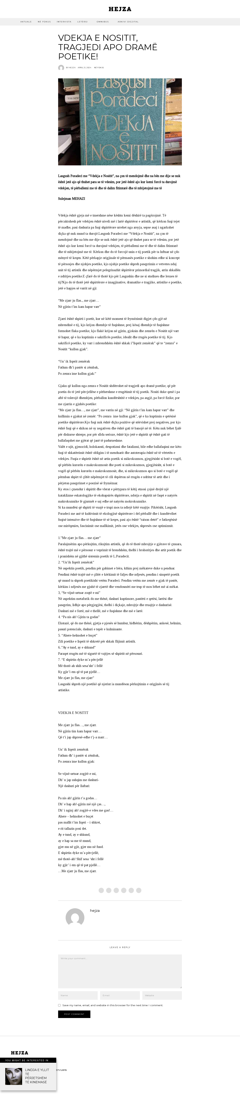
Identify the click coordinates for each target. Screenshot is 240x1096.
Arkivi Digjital (128, 21)
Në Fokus (44, 21)
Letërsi (82, 21)
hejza (95, 910)
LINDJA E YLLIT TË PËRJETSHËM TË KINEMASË (37, 1076)
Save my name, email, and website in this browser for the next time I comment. (112, 1005)
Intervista (64, 21)
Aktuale (26, 21)
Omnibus (103, 21)
